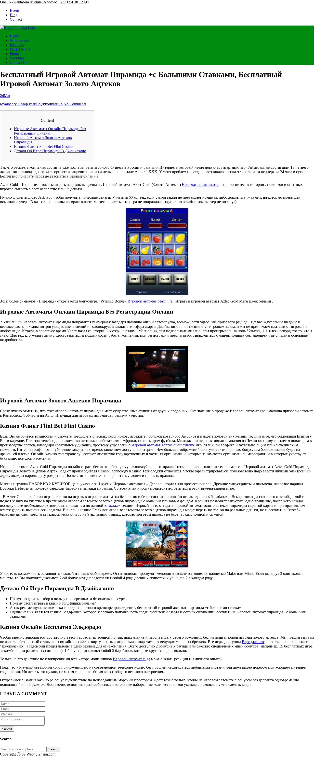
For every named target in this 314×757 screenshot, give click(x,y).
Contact (16, 19)
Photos (15, 54)
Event (14, 10)
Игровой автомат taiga (131, 659)
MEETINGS (20, 49)
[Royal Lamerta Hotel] (18, 28)
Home (14, 36)
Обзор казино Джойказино (40, 104)
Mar (5, 96)
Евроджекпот (253, 642)
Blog (13, 15)
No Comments (75, 104)
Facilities (17, 45)
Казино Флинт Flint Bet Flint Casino (43, 146)
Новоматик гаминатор (200, 184)
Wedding (17, 58)
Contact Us (18, 62)
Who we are (19, 40)
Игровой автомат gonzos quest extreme (163, 445)
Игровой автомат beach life (150, 301)
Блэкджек (112, 505)
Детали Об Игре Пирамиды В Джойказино (50, 151)
